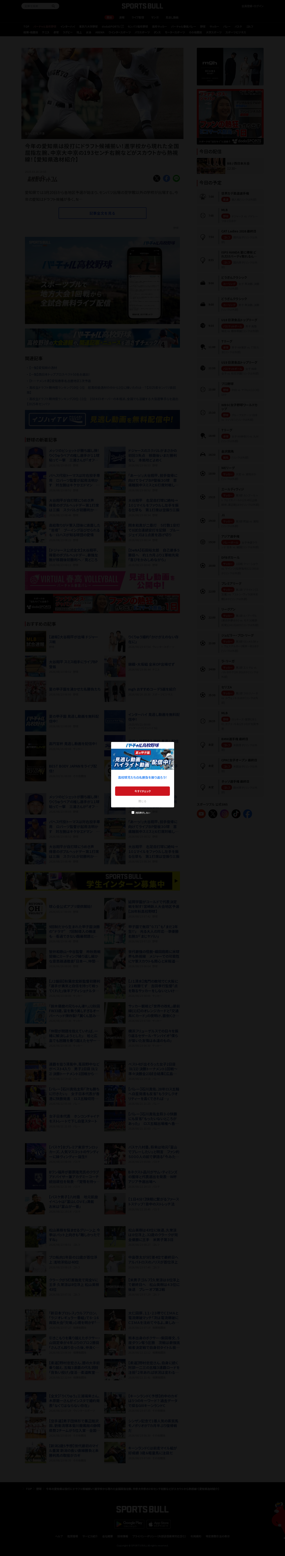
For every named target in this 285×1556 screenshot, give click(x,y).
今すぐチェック (142, 791)
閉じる (142, 801)
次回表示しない (142, 812)
